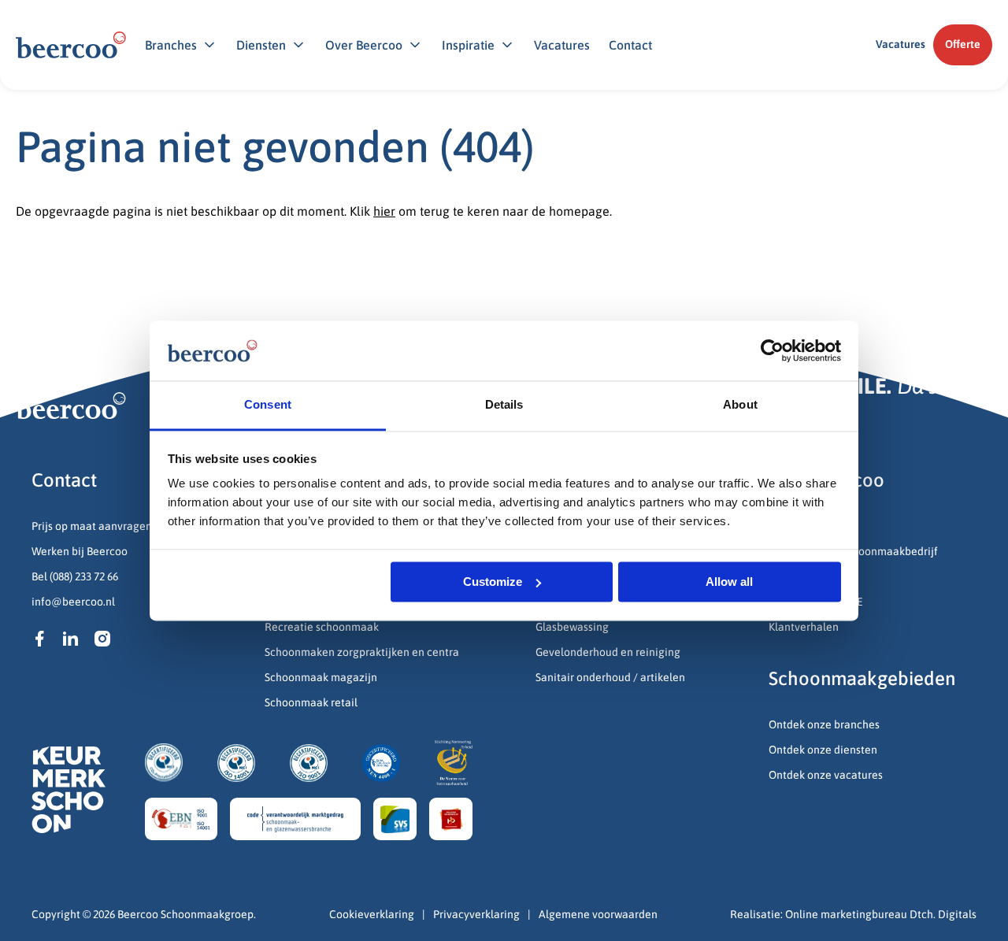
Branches (171, 45)
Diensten (261, 45)
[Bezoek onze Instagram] (102, 638)
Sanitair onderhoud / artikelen (610, 677)
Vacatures (562, 45)
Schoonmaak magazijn (321, 677)
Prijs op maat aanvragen (92, 526)
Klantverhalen (804, 627)
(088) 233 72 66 (84, 576)
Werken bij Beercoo (80, 551)
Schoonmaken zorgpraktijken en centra (362, 652)
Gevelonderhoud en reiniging (609, 652)
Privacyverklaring (476, 914)
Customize (492, 581)
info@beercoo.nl (73, 601)
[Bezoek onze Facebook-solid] (39, 638)
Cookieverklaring (371, 914)
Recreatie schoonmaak (322, 627)
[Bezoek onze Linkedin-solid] (71, 638)
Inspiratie (468, 45)
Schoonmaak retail (312, 702)
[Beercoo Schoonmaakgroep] (71, 45)
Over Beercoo (363, 45)
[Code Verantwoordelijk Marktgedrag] (295, 819)
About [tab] (740, 405)
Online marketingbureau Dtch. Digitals (880, 914)
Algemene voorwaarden (598, 914)
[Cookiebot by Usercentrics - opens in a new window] (772, 350)
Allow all (729, 581)
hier (384, 211)
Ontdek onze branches (824, 724)
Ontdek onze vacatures (826, 775)
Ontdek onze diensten (823, 749)
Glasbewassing (572, 627)
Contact (630, 45)
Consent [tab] (267, 405)
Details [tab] (504, 405)
